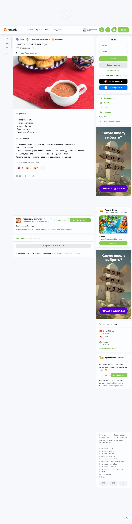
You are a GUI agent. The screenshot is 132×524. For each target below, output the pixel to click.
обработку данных (116, 383)
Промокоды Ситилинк (107, 467)
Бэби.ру (102, 477)
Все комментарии (24, 238)
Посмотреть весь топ (107, 348)
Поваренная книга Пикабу (34, 219)
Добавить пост (60, 220)
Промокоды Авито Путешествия (111, 469)
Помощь (102, 435)
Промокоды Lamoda (106, 451)
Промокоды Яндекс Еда (108, 464)
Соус (37, 162)
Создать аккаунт (113, 65)
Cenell (22, 39)
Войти (123, 30)
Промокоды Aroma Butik (108, 459)
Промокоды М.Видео (107, 454)
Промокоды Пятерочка (108, 456)
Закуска (26, 162)
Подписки (58, 30)
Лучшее (39, 30)
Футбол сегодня (105, 474)
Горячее (30, 30)
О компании (118, 440)
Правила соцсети (120, 435)
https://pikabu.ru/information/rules (59, 230)
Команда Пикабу (105, 440)
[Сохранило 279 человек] (26, 176)
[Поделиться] (33, 176)
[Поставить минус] (7, 48)
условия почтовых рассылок (112, 386)
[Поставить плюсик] (7, 38)
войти (77, 254)
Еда (32, 162)
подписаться (119, 375)
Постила (102, 472)
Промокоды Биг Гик (106, 449)
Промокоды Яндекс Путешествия (111, 461)
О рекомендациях (120, 438)
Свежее (48, 30)
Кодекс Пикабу (104, 438)
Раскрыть (53, 246)
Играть (113, 243)
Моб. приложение (105, 443)
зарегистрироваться (62, 254)
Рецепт (19, 162)
